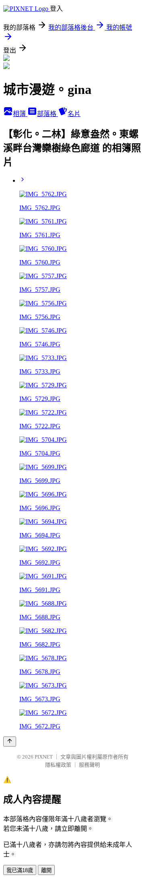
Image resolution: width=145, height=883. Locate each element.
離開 (46, 870)
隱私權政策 (58, 765)
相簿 (20, 113)
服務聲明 (89, 765)
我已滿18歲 (19, 870)
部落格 (47, 113)
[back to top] (9, 742)
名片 (74, 113)
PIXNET (44, 757)
